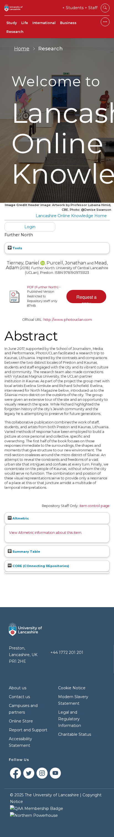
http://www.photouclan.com (67, 320)
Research (14, 32)
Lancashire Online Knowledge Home (71, 215)
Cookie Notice (72, 687)
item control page (94, 506)
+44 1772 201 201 (66, 652)
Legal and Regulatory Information (69, 719)
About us (17, 687)
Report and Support (28, 729)
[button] (86, 296)
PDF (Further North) (42, 287)
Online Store (21, 721)
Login (29, 226)
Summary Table (26, 551)
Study (11, 23)
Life (24, 23)
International (44, 23)
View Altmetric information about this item (45, 533)
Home (21, 49)
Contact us (19, 696)
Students (75, 7)
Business (68, 23)
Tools (17, 248)
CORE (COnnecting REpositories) (40, 566)
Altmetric (20, 518)
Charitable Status (74, 734)
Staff (92, 7)
